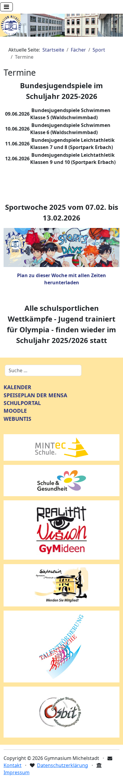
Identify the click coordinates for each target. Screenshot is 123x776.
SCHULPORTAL (22, 402)
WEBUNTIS (17, 418)
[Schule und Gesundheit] (61, 480)
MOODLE (15, 410)
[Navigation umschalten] (6, 6)
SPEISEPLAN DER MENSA (35, 395)
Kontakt (12, 765)
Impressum (17, 772)
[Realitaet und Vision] (61, 529)
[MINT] (61, 447)
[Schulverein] (61, 584)
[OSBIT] (61, 711)
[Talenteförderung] (61, 646)
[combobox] (43, 370)
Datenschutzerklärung (62, 765)
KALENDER (17, 387)
